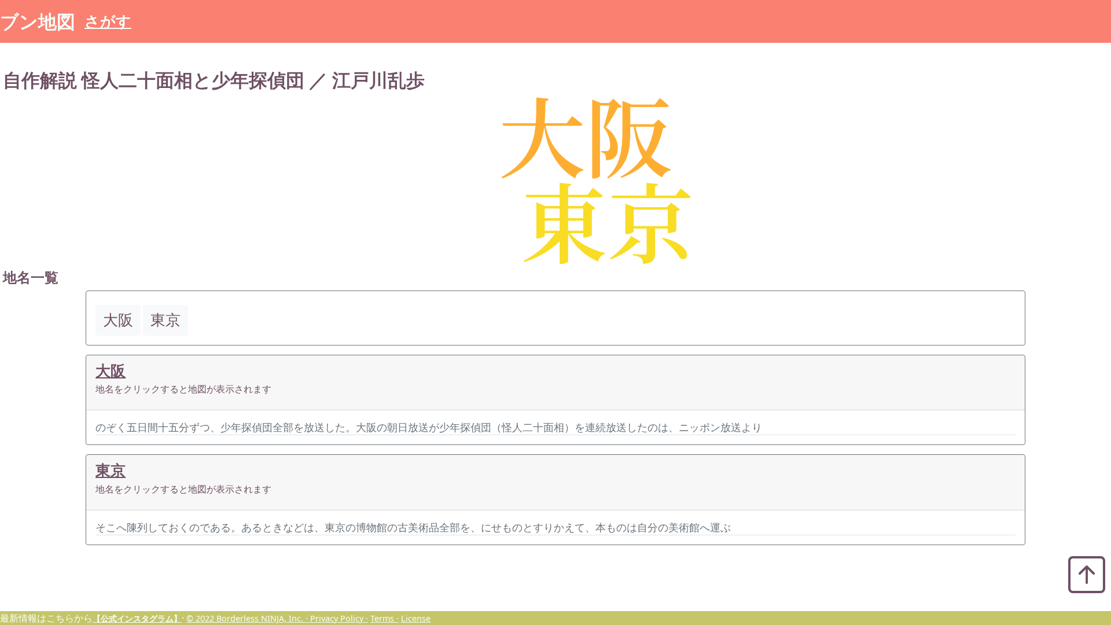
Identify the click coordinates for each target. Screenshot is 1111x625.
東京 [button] (165, 320)
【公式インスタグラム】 (137, 618)
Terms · (384, 618)
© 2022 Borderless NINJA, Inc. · (248, 618)
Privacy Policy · (339, 618)
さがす (107, 21)
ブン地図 (37, 21)
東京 (110, 470)
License (416, 618)
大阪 (110, 371)
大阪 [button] (118, 320)
